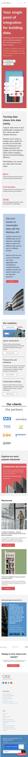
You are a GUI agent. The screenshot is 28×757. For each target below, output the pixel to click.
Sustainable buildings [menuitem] (7, 698)
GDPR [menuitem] (4, 724)
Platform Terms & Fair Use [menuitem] (8, 727)
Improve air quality (10, 374)
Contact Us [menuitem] (5, 713)
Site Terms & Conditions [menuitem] (8, 719)
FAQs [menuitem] (4, 715)
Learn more (11, 281)
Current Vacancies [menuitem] (7, 716)
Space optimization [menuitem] (7, 696)
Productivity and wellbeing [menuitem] (8, 695)
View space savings (10, 352)
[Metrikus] (6, 3)
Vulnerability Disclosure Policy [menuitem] (9, 728)
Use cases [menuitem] (5, 699)
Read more (8, 545)
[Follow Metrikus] (3, 683)
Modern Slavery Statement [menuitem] (8, 725)
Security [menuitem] (4, 718)
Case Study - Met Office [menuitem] (8, 701)
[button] (25, 478)
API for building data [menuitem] (7, 693)
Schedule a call (9, 61)
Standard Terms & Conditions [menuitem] (9, 721)
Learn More (8, 63)
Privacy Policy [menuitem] (6, 722)
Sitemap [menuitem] (4, 730)
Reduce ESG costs (10, 393)
